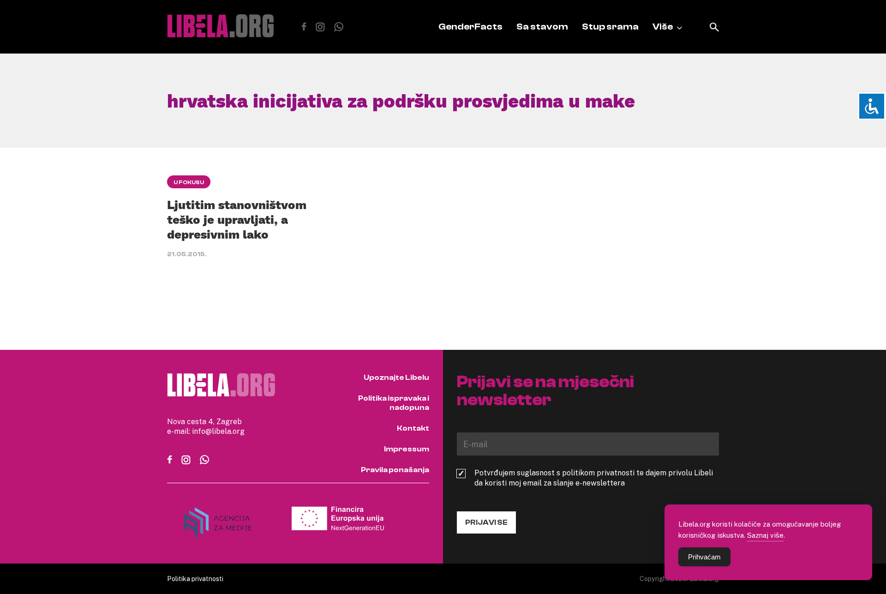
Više (663, 26)
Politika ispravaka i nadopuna (393, 403)
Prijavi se (486, 522)
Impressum (406, 449)
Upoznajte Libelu (396, 377)
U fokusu (189, 182)
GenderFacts (470, 26)
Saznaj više (765, 535)
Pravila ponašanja (395, 470)
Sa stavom (542, 26)
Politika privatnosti (195, 578)
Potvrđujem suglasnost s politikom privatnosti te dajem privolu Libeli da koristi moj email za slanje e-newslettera (593, 477)
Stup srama (610, 26)
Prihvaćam (704, 557)
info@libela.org (218, 431)
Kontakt (413, 428)
